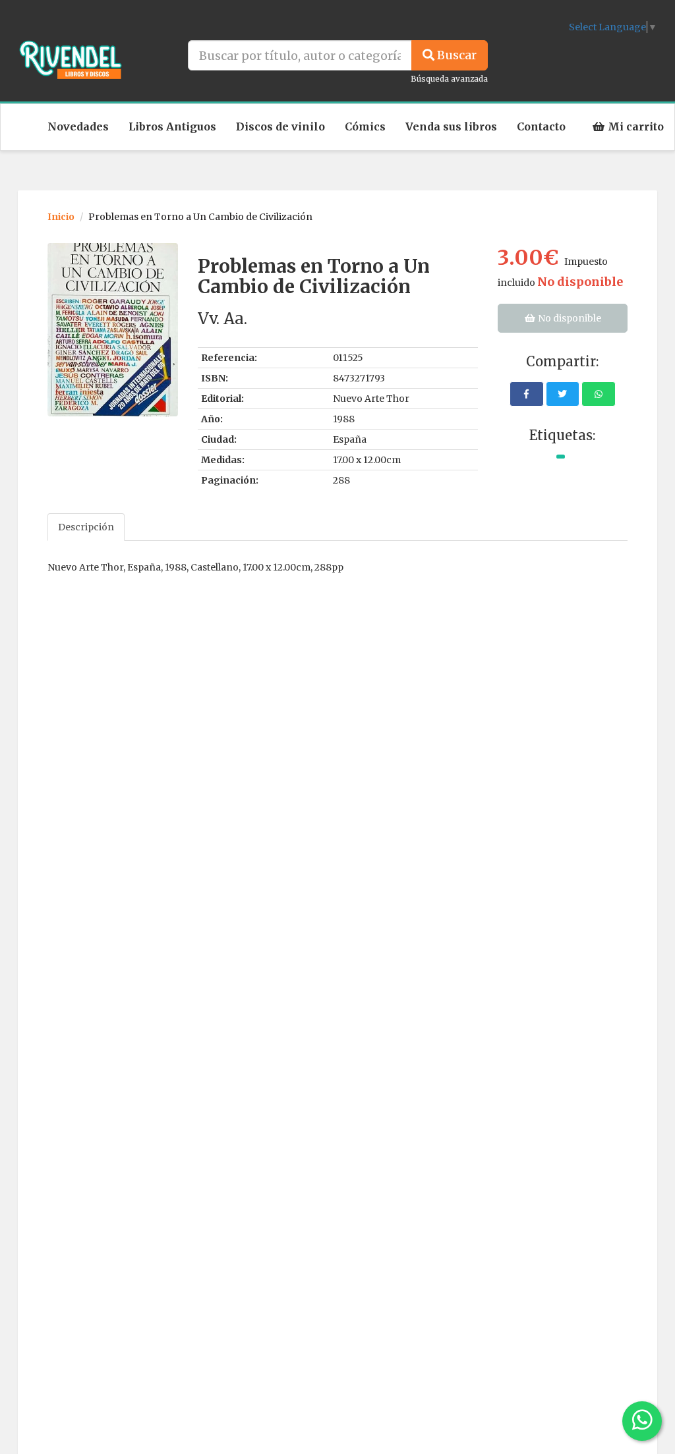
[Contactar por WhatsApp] (642, 1421)
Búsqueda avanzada (449, 79)
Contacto (541, 126)
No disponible (568, 318)
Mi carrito (634, 126)
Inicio (60, 217)
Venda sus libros (451, 126)
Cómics (365, 126)
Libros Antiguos (172, 126)
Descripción (86, 527)
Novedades (78, 126)
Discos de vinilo (280, 126)
